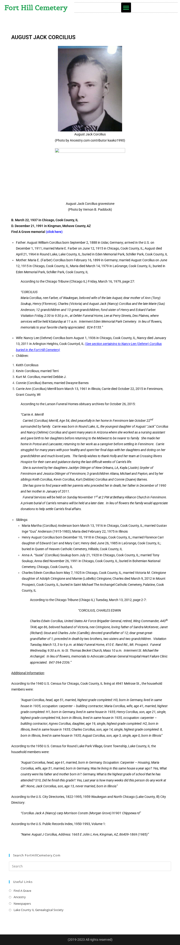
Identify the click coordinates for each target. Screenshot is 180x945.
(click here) (54, 232)
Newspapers (22, 903)
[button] (126, 7)
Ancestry (20, 897)
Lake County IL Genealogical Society (39, 910)
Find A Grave (22, 891)
